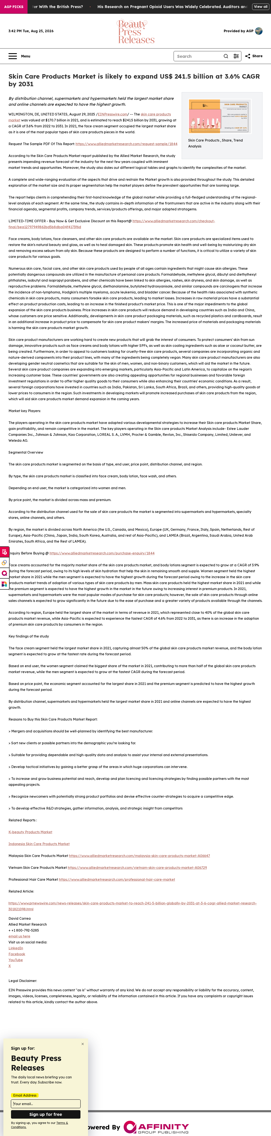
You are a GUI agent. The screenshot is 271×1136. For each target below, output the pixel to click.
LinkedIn (15, 948)
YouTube (15, 960)
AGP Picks (13, 7)
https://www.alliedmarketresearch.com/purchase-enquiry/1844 (102, 553)
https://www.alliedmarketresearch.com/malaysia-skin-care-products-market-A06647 (139, 856)
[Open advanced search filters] (236, 56)
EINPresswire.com (112, 114)
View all (260, 6)
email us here (19, 936)
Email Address (24, 1095)
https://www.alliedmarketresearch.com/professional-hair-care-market (117, 879)
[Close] (83, 1044)
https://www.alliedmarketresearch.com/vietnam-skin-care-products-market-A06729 (137, 867)
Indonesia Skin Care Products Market (39, 844)
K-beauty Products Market (30, 832)
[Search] (226, 56)
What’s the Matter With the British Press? (42, 6)
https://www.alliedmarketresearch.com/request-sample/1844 (126, 144)
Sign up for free (45, 1114)
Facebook (16, 954)
